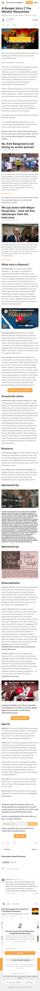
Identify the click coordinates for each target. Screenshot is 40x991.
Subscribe (29, 2)
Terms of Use (29, 964)
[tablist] (9, 862)
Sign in (36, 2)
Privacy (23, 976)
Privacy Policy (20, 968)
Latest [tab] (8, 904)
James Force (9, 879)
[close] (34, 923)
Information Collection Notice (23, 966)
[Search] (37, 904)
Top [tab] (4, 904)
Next (33, 849)
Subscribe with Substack (21, 960)
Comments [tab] (6, 862)
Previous (7, 849)
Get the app (29, 982)
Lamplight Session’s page (10, 676)
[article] (20, 913)
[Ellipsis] (37, 879)
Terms (29, 976)
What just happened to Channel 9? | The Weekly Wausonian (15, 910)
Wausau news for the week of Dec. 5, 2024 (15, 914)
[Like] (3, 25)
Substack (11, 987)
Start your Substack (15, 982)
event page (18, 605)
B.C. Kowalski (10, 19)
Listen (36, 20)
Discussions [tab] (15, 904)
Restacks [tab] (13, 862)
